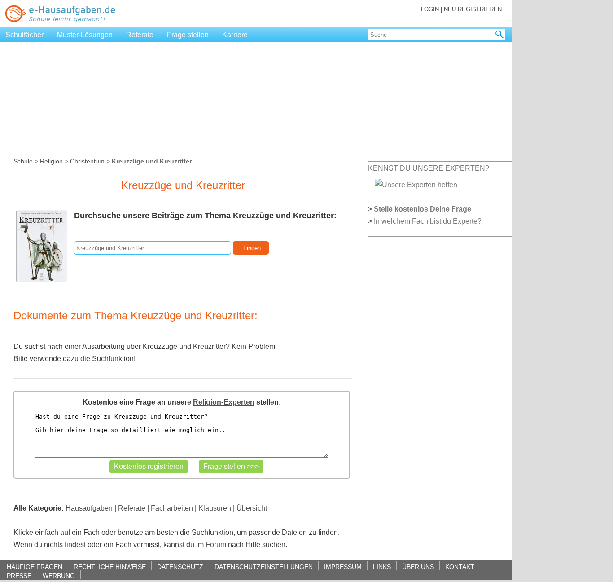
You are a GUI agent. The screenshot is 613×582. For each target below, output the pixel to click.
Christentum (87, 161)
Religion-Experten (223, 402)
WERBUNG (59, 575)
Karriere (235, 35)
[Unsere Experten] (416, 184)
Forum (216, 544)
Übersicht (251, 508)
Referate (139, 35)
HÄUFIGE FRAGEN (34, 566)
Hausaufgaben (89, 508)
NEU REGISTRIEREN (473, 9)
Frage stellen (188, 35)
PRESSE (19, 575)
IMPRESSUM (343, 566)
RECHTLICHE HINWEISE (110, 566)
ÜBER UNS (418, 566)
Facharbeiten (172, 508)
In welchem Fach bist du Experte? (428, 221)
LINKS (382, 566)
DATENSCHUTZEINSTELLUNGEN (264, 566)
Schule (23, 161)
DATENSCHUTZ (180, 566)
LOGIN (430, 9)
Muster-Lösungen (85, 35)
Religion (51, 161)
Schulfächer (24, 35)
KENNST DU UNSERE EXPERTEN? (428, 168)
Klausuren (214, 508)
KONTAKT (459, 566)
